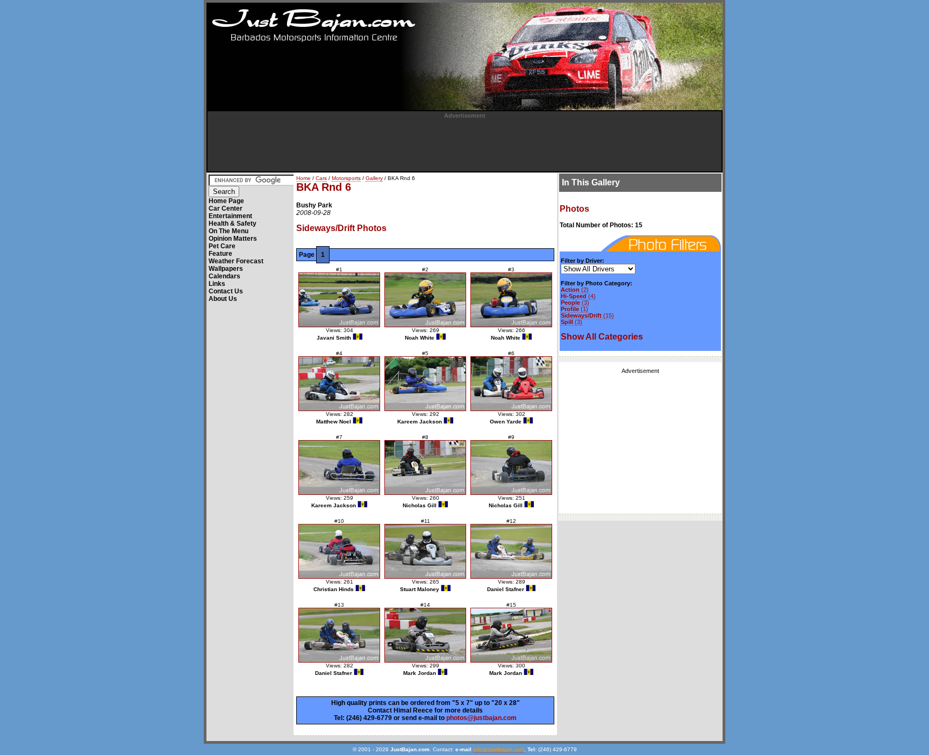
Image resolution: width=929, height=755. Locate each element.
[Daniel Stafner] (511, 551)
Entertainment (230, 216)
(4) (578, 296)
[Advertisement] (464, 143)
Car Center (225, 208)
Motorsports (346, 178)
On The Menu (228, 231)
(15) (587, 315)
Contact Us (226, 291)
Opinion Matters (233, 238)
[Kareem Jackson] (425, 383)
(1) (574, 309)
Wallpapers (226, 268)
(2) (575, 289)
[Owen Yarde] (511, 383)
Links (217, 283)
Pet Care (222, 246)
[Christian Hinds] (339, 551)
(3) (575, 302)
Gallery (374, 178)
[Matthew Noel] (339, 383)
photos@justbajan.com (481, 718)
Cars (321, 178)
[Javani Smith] (339, 299)
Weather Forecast (236, 261)
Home (303, 178)
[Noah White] (425, 299)
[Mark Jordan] (425, 635)
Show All (602, 336)
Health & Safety (232, 223)
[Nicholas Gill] (425, 467)
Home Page (226, 201)
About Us (223, 299)
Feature (220, 253)
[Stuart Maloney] (425, 551)
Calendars (224, 276)
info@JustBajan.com (498, 749)
